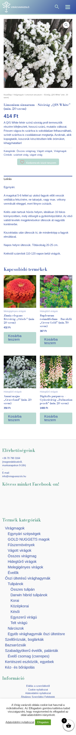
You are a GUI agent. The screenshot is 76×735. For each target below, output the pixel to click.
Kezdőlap (8, 95)
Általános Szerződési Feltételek (38, 696)
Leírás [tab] (8, 179)
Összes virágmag (26, 151)
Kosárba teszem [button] (15, 337)
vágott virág (36, 154)
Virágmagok (18, 95)
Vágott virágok (44, 151)
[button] (57, 7)
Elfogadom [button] (43, 722)
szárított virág (20, 154)
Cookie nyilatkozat (38, 689)
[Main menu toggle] (67, 7)
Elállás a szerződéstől (38, 686)
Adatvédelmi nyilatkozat (38, 693)
